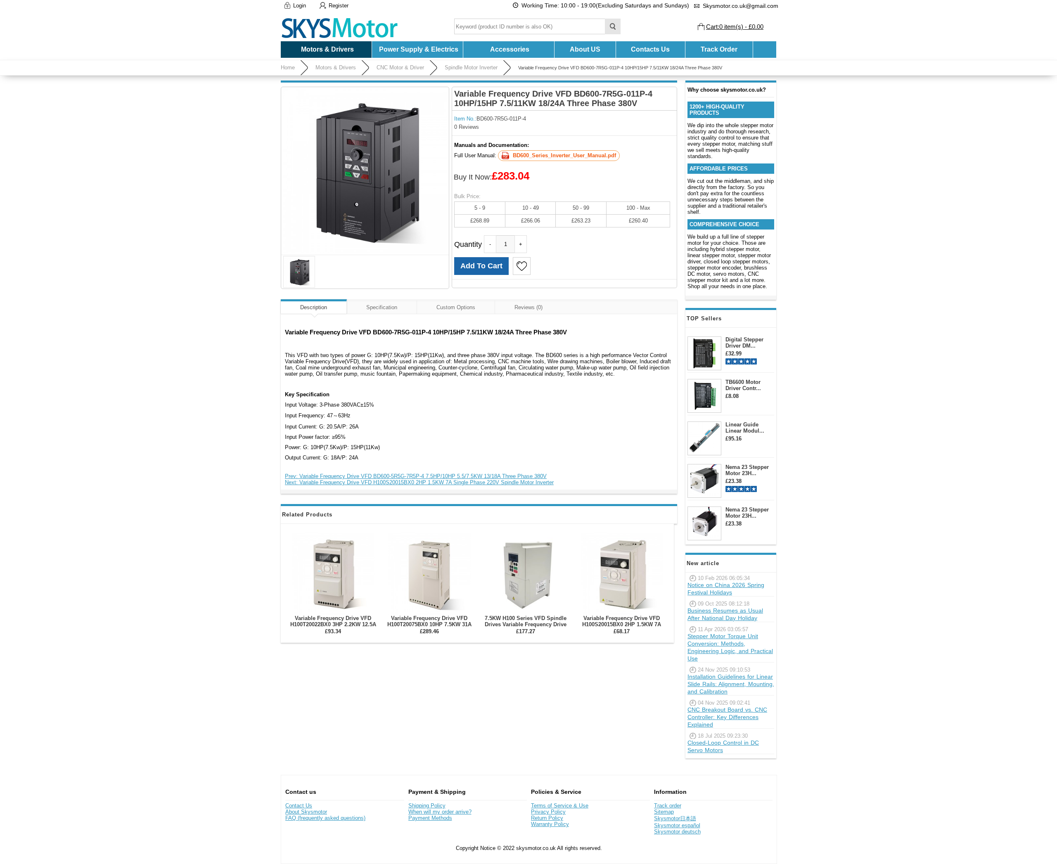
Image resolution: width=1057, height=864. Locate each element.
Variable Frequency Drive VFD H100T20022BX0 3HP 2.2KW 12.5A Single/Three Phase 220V (333, 624)
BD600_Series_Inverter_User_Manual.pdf (564, 155)
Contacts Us (650, 49)
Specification (381, 307)
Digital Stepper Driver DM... (744, 342)
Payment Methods (430, 818)
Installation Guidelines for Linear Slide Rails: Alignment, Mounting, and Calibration (730, 684)
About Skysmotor (306, 812)
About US (585, 49)
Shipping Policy (427, 805)
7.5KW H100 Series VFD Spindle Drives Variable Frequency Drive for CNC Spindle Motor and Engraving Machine (525, 627)
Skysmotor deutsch (677, 831)
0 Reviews (466, 127)
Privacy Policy (548, 812)
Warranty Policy (550, 824)
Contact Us (298, 805)
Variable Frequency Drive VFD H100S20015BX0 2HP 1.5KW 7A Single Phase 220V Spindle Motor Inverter (622, 627)
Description (313, 307)
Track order (667, 805)
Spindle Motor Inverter (471, 67)
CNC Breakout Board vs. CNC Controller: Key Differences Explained (727, 717)
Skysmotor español (677, 825)
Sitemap (664, 812)
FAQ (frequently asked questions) (325, 818)
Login (299, 5)
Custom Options (455, 307)
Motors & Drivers (335, 67)
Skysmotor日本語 (675, 818)
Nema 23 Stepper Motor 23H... (747, 470)
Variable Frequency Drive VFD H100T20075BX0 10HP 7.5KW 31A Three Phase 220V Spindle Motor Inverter (429, 627)
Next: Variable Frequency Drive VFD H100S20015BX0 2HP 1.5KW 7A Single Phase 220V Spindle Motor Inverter (419, 482)
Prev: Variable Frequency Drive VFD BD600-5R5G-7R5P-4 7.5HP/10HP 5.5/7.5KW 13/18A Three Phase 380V (416, 476)
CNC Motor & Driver (400, 67)
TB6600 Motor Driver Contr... (743, 385)
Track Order (719, 49)
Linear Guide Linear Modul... (744, 427)
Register (338, 5)
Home (288, 67)
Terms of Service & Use (559, 805)
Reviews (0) (528, 307)
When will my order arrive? (440, 812)
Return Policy (547, 818)
